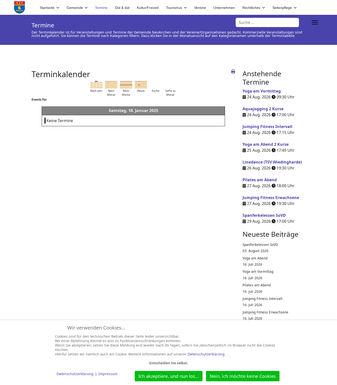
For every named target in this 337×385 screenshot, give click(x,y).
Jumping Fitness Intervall (267, 126)
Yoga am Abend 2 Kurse (266, 144)
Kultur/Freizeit (148, 8)
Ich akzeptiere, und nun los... (168, 376)
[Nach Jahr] (96, 85)
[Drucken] (233, 71)
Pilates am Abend (260, 180)
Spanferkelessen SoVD (264, 215)
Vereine (200, 8)
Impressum (107, 373)
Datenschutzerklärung (206, 354)
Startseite (47, 8)
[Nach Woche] (126, 85)
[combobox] (267, 22)
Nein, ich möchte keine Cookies (243, 376)
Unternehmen (224, 8)
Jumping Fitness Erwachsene (271, 197)
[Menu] (315, 22)
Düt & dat (122, 8)
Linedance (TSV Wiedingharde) (272, 162)
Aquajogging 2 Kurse (263, 108)
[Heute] (141, 85)
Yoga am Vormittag (262, 91)
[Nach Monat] (111, 85)
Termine (101, 8)
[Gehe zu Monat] (170, 85)
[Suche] (156, 85)
